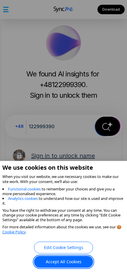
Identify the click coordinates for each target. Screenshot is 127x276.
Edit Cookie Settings (63, 247)
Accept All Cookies (64, 261)
